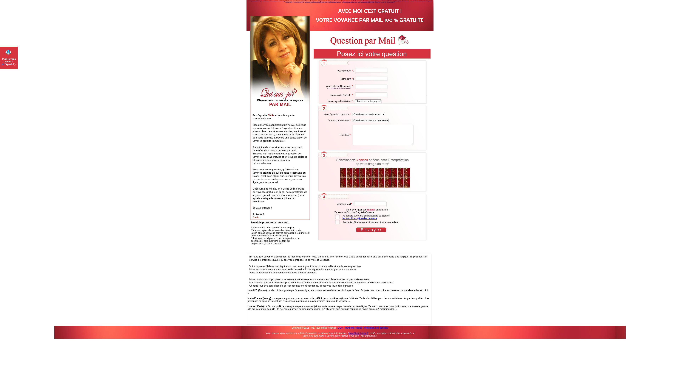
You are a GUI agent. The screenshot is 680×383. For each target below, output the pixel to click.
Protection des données (376, 327)
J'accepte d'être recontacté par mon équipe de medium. (370, 222)
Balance (371, 209)
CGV (340, 327)
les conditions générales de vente (359, 218)
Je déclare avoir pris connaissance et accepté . (366, 217)
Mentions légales (354, 327)
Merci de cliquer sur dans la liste (367, 209)
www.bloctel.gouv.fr (358, 333)
